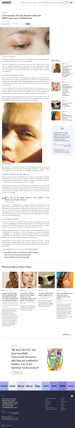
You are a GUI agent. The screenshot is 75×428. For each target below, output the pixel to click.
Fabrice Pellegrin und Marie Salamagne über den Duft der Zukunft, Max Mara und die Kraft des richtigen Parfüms (67, 71)
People (35, 2)
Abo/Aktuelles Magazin (56, 2)
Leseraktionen (64, 401)
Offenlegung (48, 403)
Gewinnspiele (46, 2)
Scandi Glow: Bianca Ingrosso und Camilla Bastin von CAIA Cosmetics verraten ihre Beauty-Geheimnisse (67, 90)
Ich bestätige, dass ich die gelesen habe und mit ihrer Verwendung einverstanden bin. (62, 151)
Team (47, 400)
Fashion (40, 2)
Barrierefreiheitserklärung (51, 409)
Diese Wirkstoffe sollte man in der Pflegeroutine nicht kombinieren (21, 252)
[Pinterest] (29, 24)
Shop (66, 2)
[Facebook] (26, 24)
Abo (62, 410)
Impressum (48, 404)
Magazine (63, 398)
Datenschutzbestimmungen (59, 150)
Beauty (62, 403)
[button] (2, 425)
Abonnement (16, 372)
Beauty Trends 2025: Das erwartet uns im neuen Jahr (17, 254)
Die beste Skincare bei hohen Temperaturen (67, 104)
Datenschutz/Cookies (50, 407)
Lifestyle (30, 2)
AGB (46, 406)
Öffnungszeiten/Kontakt (51, 398)
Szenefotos (24, 2)
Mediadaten (48, 401)
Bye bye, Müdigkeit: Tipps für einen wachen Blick (16, 257)
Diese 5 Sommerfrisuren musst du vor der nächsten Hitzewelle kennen (67, 117)
